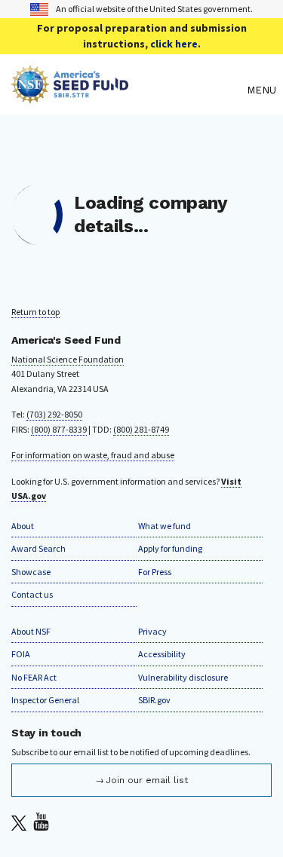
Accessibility (162, 654)
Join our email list (147, 780)
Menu (261, 90)
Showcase (31, 571)
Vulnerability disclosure (183, 677)
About (22, 525)
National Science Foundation (67, 359)
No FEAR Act (34, 677)
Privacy (152, 631)
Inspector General (45, 699)
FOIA (20, 654)
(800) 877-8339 (59, 429)
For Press (154, 571)
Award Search (38, 548)
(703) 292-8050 (54, 414)
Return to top (35, 311)
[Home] (125, 90)
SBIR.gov (154, 699)
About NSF (31, 631)
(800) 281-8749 (141, 429)
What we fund (164, 525)
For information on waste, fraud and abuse (92, 455)
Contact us (32, 594)
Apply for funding (170, 548)
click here (174, 44)
